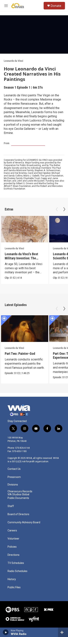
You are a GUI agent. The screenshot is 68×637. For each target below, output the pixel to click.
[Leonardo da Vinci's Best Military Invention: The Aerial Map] (24, 229)
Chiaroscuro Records (20, 491)
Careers (12, 530)
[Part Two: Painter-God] (24, 328)
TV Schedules (16, 563)
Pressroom (14, 477)
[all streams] (63, 632)
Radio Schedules (17, 571)
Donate (56, 5)
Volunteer (13, 538)
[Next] (64, 209)
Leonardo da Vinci (13, 60)
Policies (12, 546)
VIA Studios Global (18, 494)
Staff (11, 506)
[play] (5, 632)
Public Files (14, 587)
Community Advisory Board (24, 522)
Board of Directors (18, 514)
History (12, 579)
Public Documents (18, 498)
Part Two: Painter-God (20, 354)
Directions (13, 555)
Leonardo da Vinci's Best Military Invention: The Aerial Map (21, 258)
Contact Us (14, 469)
